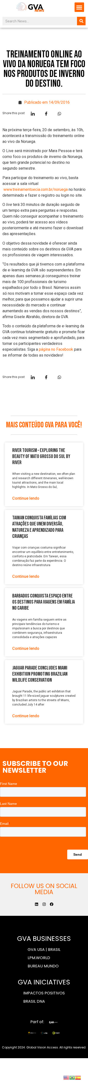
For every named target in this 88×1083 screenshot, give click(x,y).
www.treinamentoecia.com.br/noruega (35, 189)
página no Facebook (56, 349)
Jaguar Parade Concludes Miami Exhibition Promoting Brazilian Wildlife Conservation (39, 674)
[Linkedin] (36, 904)
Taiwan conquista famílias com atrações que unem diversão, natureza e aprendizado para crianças (39, 527)
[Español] (78, 1077)
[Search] (81, 21)
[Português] (72, 1077)
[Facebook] (52, 904)
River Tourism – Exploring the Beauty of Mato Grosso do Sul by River (41, 456)
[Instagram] (44, 904)
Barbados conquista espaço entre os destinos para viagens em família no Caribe (43, 602)
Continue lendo (25, 498)
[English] (66, 1077)
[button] (79, 7)
